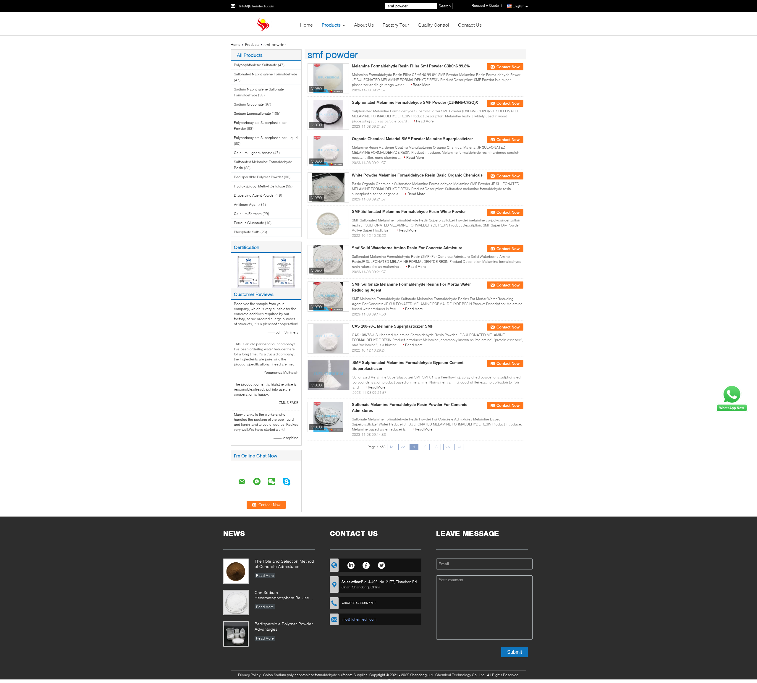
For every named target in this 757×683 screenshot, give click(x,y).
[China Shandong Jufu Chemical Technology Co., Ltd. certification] (248, 271)
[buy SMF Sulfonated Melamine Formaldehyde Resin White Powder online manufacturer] (328, 224)
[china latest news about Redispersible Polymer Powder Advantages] (236, 634)
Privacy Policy (249, 675)
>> (447, 447)
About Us (364, 24)
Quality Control (433, 24)
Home (306, 24)
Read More (422, 84)
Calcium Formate (248, 213)
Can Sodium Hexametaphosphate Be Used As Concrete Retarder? (283, 595)
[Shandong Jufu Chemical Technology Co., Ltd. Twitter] (381, 564)
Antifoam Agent (246, 204)
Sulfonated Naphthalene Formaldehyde (265, 74)
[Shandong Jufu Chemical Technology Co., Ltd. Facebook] (366, 564)
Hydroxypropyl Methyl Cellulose (259, 186)
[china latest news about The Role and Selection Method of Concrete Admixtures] (236, 571)
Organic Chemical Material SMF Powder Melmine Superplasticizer (412, 139)
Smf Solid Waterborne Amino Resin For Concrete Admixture (407, 248)
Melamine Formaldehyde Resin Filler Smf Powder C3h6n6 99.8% (411, 66)
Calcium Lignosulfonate (253, 152)
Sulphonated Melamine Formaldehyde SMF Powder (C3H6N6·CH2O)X (415, 102)
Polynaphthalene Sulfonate (255, 65)
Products (331, 24)
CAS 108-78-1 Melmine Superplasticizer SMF (392, 326)
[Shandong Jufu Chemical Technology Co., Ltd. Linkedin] (351, 564)
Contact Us (470, 24)
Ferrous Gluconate (249, 223)
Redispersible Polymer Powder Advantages (284, 626)
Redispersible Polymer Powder (258, 177)
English (519, 6)
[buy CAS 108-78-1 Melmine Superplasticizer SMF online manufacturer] (328, 338)
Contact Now (508, 67)
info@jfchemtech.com (256, 6)
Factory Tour (396, 24)
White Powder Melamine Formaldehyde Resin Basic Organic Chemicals (417, 175)
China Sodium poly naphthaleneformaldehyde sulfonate (308, 675)
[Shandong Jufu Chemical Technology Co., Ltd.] (263, 23)
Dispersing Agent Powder (254, 195)
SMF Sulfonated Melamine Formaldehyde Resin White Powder (409, 211)
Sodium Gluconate (249, 104)
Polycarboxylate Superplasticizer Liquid (265, 137)
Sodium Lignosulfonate (252, 113)
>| (459, 447)
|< (391, 447)
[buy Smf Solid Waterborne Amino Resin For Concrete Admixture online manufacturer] (328, 260)
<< (402, 447)
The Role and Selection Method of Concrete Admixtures (284, 564)
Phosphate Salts (247, 232)
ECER (390, 680)
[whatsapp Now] (732, 398)
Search (445, 6)
